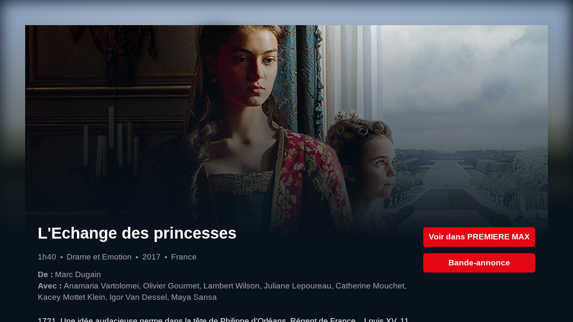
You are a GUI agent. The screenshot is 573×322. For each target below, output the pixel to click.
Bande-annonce (479, 262)
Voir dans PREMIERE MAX (479, 236)
